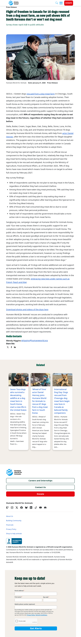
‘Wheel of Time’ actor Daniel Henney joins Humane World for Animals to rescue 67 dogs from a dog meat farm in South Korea (40, 401)
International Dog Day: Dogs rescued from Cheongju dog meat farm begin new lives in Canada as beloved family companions (62, 401)
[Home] (14, 472)
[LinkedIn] (31, 507)
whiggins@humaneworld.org (34, 340)
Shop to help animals (14, 533)
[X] (7, 347)
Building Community (13, 520)
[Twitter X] (17, 507)
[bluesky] (26, 507)
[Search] (57, 3)
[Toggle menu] (61, 3)
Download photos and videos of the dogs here (27, 309)
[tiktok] (36, 507)
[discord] (45, 507)
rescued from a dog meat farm (41, 93)
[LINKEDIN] (15, 347)
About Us (9, 516)
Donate (68, 3)
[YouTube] (40, 507)
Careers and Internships (40, 480)
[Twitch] (7, 507)
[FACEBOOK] (11, 347)
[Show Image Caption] (73, 78)
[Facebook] (21, 507)
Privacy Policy (11, 529)
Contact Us (40, 487)
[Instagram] (12, 507)
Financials (9, 525)
